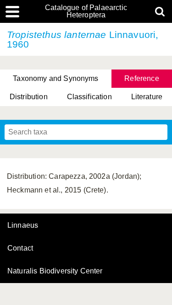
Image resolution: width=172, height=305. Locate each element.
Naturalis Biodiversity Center (55, 271)
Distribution (29, 97)
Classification (89, 97)
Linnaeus (22, 225)
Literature (147, 97)
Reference (141, 78)
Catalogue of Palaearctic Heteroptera (86, 11)
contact (20, 248)
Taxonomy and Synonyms (55, 78)
